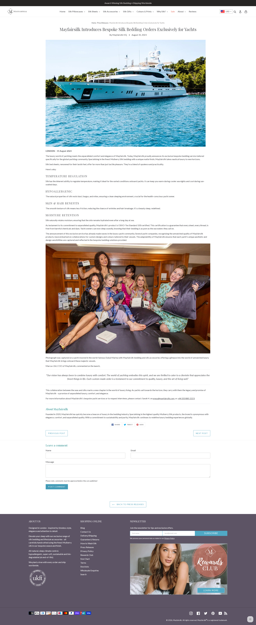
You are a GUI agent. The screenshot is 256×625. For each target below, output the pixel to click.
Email (133, 450)
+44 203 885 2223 (186, 398)
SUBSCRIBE (211, 533)
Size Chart (85, 559)
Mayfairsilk (177, 620)
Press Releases (102, 23)
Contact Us (85, 531)
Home (94, 23)
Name (48, 450)
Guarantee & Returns (89, 539)
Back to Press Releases (130, 504)
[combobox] (226, 11)
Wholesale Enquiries (89, 570)
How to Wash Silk (88, 543)
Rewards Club (86, 555)
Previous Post (56, 433)
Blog (82, 528)
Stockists (84, 566)
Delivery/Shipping (88, 535)
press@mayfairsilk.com (163, 398)
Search (83, 574)
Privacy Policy (86, 551)
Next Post (202, 433)
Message (50, 462)
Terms (83, 562)
